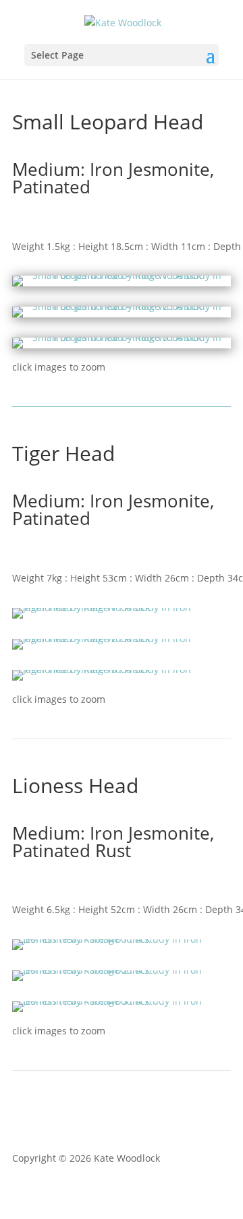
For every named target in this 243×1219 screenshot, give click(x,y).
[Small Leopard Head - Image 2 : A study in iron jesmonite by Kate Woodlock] (121, 313)
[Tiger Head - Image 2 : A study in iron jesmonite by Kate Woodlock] (121, 638)
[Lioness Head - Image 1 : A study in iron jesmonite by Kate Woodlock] (121, 939)
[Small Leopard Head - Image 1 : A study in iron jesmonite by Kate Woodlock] (121, 282)
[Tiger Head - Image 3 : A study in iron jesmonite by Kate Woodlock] (121, 669)
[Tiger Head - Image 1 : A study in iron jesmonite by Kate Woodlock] (121, 607)
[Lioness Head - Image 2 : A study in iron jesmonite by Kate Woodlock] (121, 970)
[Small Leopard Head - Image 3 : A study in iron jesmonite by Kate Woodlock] (121, 344)
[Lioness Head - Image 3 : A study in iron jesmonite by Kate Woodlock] (121, 1001)
